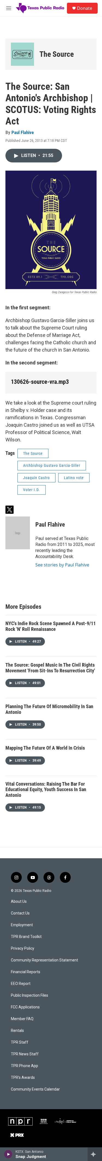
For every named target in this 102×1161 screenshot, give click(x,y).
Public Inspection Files (29, 995)
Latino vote (74, 478)
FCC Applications (25, 1007)
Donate (84, 8)
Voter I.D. (31, 490)
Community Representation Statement (44, 960)
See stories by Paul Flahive (62, 565)
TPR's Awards (23, 1078)
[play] (8, 1154)
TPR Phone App (24, 1066)
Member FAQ (22, 1019)
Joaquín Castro (36, 478)
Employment (22, 925)
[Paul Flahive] (17, 532)
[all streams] (95, 1154)
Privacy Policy (22, 948)
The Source (56, 54)
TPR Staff (19, 1042)
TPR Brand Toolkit (26, 937)
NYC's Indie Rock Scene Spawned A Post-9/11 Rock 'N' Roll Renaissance (50, 626)
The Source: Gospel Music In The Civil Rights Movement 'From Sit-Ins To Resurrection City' (50, 667)
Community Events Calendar (35, 1089)
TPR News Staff (25, 1054)
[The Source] (22, 54)
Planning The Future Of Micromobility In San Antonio (49, 709)
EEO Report (20, 984)
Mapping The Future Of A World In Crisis (45, 748)
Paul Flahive (22, 132)
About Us (19, 901)
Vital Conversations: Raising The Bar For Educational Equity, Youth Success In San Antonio (45, 789)
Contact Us (20, 913)
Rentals (17, 1031)
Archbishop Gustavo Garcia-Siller (51, 465)
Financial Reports (25, 972)
